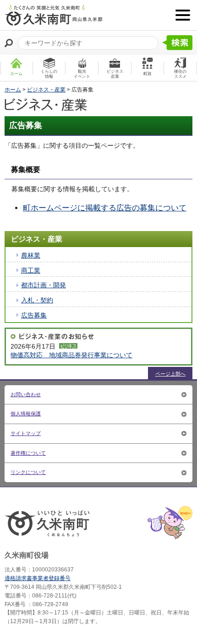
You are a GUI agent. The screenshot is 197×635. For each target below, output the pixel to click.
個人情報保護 (26, 413)
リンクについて (28, 472)
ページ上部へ (170, 374)
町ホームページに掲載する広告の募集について (104, 208)
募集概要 (25, 169)
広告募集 (34, 315)
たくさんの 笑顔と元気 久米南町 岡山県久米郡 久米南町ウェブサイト (54, 15)
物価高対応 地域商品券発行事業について (71, 355)
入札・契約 (37, 300)
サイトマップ (26, 433)
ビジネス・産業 (46, 89)
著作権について (28, 453)
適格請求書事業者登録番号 (38, 578)
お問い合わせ (26, 394)
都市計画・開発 (43, 285)
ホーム (13, 89)
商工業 (30, 270)
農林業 (30, 255)
